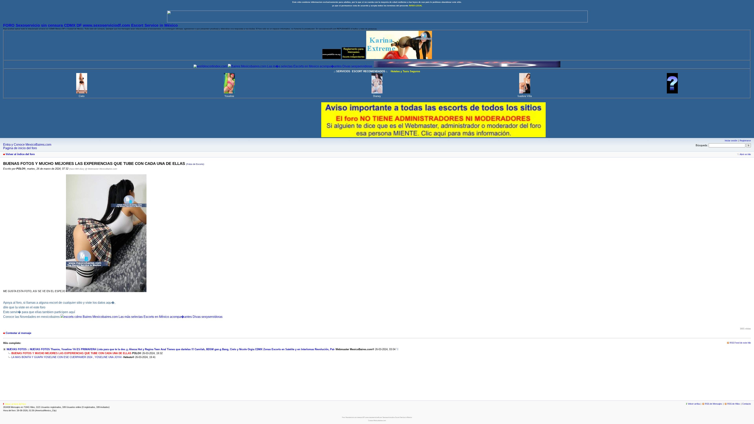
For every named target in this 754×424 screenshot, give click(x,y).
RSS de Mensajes (713, 404)
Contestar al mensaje (18, 333)
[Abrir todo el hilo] (397, 349)
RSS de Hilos (733, 404)
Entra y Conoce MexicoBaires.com (27, 144)
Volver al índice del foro (20, 154)
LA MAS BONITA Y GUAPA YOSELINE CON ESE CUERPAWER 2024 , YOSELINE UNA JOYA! (66, 357)
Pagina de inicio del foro (20, 148)
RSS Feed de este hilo (740, 343)
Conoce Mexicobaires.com (377, 420)
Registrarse (745, 140)
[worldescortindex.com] (210, 66)
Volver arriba (694, 404)
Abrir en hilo (745, 154)
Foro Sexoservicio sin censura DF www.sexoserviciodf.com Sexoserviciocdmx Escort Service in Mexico (377, 417)
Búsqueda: (702, 145)
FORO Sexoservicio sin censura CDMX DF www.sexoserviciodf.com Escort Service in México (90, 25)
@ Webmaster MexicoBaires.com (101, 169)
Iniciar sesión (731, 140)
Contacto (746, 404)
